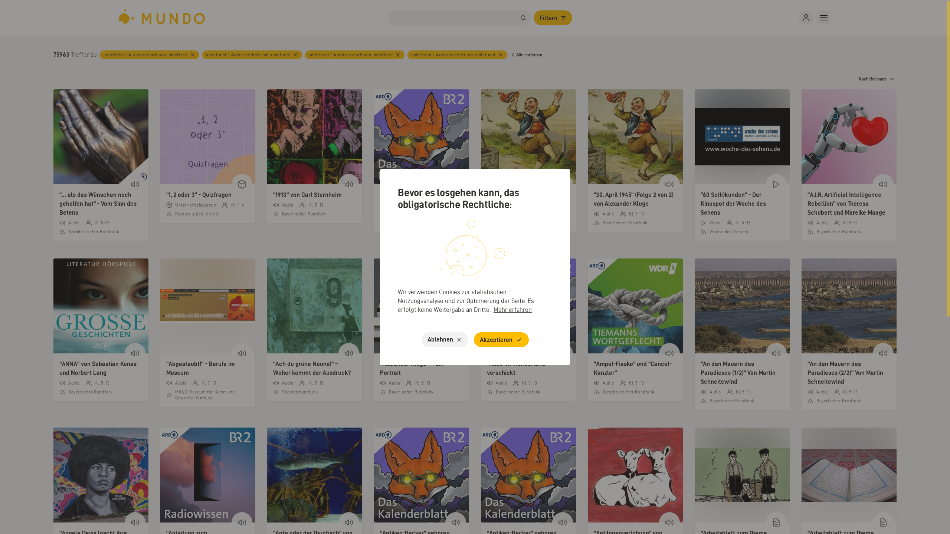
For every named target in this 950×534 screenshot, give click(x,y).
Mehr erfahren (513, 309)
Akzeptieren (496, 339)
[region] (475, 267)
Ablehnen (440, 339)
